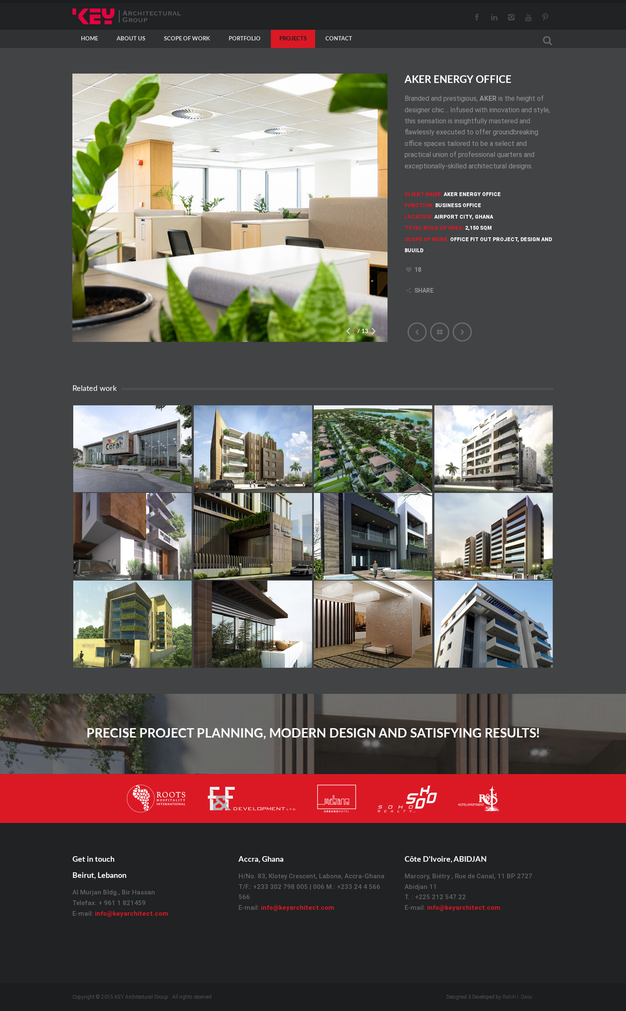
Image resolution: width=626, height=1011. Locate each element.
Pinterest (545, 16)
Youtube (528, 16)
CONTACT (338, 39)
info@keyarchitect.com (131, 913)
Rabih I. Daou (517, 997)
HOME (89, 39)
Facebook (477, 16)
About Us (131, 39)
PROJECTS (293, 39)
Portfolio (245, 39)
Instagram (511, 16)
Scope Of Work (187, 39)
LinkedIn (494, 16)
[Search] (545, 39)
